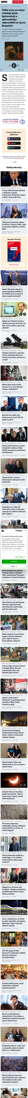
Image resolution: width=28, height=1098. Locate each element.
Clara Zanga (13, 231)
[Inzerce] (14, 121)
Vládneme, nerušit (13, 412)
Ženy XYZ (11, 220)
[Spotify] (14, 149)
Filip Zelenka (14, 707)
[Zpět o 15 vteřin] (10, 65)
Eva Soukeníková (6, 231)
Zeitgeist (11, 318)
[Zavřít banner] (25, 530)
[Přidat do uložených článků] (24, 183)
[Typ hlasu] (23, 70)
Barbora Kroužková (6, 485)
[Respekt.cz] (4, 2)
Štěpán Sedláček (6, 39)
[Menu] (26, 2)
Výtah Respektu (12, 188)
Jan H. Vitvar (5, 392)
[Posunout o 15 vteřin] (18, 65)
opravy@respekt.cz (18, 158)
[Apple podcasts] (14, 140)
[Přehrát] (14, 65)
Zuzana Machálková (7, 200)
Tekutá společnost (13, 475)
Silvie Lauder (5, 833)
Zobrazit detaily (19, 557)
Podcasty (6, 6)
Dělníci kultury (12, 382)
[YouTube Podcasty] (14, 144)
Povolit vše (14, 561)
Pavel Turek (13, 675)
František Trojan (14, 422)
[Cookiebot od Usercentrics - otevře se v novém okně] (16, 531)
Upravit (13, 566)
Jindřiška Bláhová (12, 392)
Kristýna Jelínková (6, 707)
